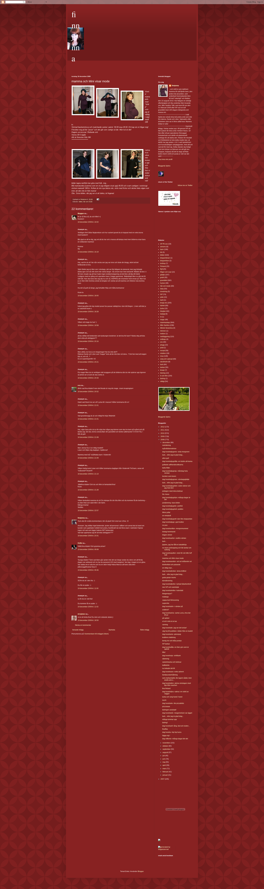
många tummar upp (169, 719)
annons (163, 247)
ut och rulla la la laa (169, 621)
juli (164, 756)
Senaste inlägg (77, 630)
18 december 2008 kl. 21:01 (88, 405)
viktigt (162, 381)
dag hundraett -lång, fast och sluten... (176, 726)
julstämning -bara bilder (171, 503)
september (167, 749)
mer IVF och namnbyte (170, 587)
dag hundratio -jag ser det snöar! (174, 628)
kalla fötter (166, 468)
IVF (161, 294)
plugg (162, 345)
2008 (163, 440)
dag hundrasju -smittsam (171, 656)
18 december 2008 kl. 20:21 (88, 362)
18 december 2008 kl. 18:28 (88, 312)
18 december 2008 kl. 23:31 (88, 536)
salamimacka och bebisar (171, 662)
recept (162, 351)
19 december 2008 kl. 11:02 (88, 607)
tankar (162, 367)
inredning (163, 291)
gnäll (162, 277)
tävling (162, 378)
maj (164, 762)
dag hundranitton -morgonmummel (175, 528)
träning (162, 373)
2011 (163, 430)
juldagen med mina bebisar (172, 491)
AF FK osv (164, 244)
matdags (165, 597)
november (166, 743)
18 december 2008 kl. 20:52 (88, 392)
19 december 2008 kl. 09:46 (88, 570)
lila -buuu (165, 494)
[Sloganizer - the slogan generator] (165, 849)
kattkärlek (165, 665)
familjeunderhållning (170, 675)
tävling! (165, 723)
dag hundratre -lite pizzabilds (173, 703)
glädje (162, 275)
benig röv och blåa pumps (172, 641)
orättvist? (165, 610)
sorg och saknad (166, 359)
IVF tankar (166, 644)
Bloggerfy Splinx (164, 166)
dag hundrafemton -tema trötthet (174, 571)
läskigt (162, 314)
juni (164, 759)
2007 (163, 779)
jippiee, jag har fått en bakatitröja (174, 545)
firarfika (165, 729)
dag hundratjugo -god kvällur (173, 522)
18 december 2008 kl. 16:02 (88, 222)
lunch (164, 700)
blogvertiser (164, 261)
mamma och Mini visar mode (173, 558)
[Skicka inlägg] (98, 199)
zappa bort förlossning (170, 600)
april (164, 765)
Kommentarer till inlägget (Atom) (97, 634)
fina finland (166, 688)
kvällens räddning (169, 637)
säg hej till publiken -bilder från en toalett (177, 631)
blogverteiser (165, 258)
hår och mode (87, 201)
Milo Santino (165, 325)
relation (163, 353)
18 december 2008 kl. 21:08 (88, 437)
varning (165, 625)
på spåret (165, 618)
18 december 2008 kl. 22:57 (88, 510)
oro (161, 342)
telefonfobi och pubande (171, 565)
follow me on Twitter (185, 185)
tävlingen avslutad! (169, 710)
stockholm (164, 362)
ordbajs (163, 339)
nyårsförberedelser (169, 449)
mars (165, 769)
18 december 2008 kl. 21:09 (88, 458)
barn (162, 249)
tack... (164, 541)
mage (162, 320)
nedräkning (166, 445)
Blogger (141, 871)
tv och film (164, 376)
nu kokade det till (168, 668)
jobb (161, 297)
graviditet (163, 280)
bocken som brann (169, 476)
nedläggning (165, 336)
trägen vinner (167, 535)
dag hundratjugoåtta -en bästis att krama (177, 461)
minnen (163, 331)
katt (161, 300)
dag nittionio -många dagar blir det (175, 739)
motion (162, 334)
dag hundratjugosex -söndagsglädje (175, 479)
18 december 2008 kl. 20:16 (88, 341)
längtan (163, 311)
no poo (164, 525)
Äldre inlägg (144, 630)
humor (162, 283)
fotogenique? (167, 594)
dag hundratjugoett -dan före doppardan (177, 519)
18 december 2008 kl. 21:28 (88, 490)
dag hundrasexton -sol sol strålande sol (177, 561)
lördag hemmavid (168, 532)
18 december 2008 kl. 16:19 (88, 252)
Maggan (81, 213)
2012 (163, 427)
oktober (166, 746)
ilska (162, 289)
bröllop (162, 263)
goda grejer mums (169, 577)
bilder (80, 201)
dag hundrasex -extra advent (173, 672)
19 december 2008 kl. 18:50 (88, 620)
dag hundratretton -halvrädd (172, 590)
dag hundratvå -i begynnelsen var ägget (177, 713)
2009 (163, 436)
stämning (165, 659)
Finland (163, 266)
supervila (165, 603)
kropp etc (163, 303)
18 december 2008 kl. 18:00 (88, 296)
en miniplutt (166, 516)
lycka (162, 308)
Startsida (111, 630)
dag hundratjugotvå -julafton (172, 509)
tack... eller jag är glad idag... (173, 455)
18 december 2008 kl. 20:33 (88, 378)
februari (166, 772)
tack (161, 364)
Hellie (80, 543)
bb (161, 252)
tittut (163, 652)
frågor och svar (165, 272)
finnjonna (76, 36)
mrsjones (81, 614)
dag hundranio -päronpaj (171, 634)
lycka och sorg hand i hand (172, 697)
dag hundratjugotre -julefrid (172, 506)
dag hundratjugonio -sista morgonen (175, 452)
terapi (162, 370)
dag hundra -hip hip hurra (171, 732)
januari (165, 775)
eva (79, 385)
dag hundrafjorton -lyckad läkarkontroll (176, 584)
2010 (163, 433)
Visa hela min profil (165, 159)
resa (161, 356)
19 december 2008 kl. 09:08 (88, 549)
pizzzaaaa (166, 706)
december (166, 442)
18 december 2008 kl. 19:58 (88, 325)
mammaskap (165, 322)
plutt (161, 348)
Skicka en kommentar (83, 625)
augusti (165, 752)
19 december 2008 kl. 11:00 (88, 588)
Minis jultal (166, 512)
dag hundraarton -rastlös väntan (174, 538)
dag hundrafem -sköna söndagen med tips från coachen (176, 684)
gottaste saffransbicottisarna (172, 465)
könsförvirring (167, 581)
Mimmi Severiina (166, 328)
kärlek (162, 306)
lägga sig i (166, 735)
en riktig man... (167, 568)
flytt (161, 269)
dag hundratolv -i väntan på (172, 606)
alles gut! (165, 458)
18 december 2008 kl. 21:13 (88, 474)
